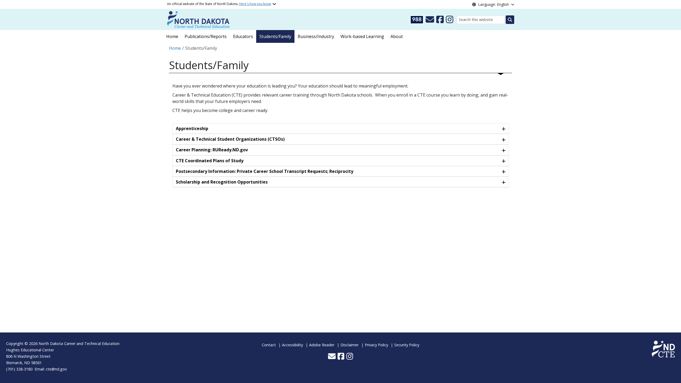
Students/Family (275, 36)
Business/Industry (316, 36)
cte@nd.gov (56, 369)
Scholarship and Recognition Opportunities (222, 182)
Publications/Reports (206, 36)
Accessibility (292, 344)
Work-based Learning (362, 36)
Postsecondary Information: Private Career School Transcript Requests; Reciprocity (264, 171)
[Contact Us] (430, 19)
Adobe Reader (321, 344)
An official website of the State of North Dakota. (219, 4)
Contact (269, 344)
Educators (243, 36)
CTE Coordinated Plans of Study (209, 161)
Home (172, 36)
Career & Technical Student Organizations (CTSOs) (230, 139)
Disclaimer (349, 344)
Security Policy (406, 344)
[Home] (198, 19)
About (397, 36)
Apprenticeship (192, 128)
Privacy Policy (376, 344)
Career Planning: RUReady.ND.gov (212, 150)
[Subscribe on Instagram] (449, 19)
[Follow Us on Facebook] (440, 19)
